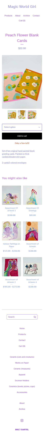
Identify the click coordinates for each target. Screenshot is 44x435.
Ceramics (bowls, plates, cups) (22, 386)
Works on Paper (22, 362)
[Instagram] (22, 420)
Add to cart (22, 136)
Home (22, 328)
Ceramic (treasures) (22, 368)
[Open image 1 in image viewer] (22, 82)
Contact (36, 16)
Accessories (22, 392)
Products (8, 16)
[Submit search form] (34, 317)
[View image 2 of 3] (22, 114)
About (17, 16)
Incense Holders (22, 380)
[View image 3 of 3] (32, 114)
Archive (26, 16)
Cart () (22, 21)
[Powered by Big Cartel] (22, 429)
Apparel (22, 374)
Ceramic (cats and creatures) (22, 357)
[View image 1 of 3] (12, 114)
